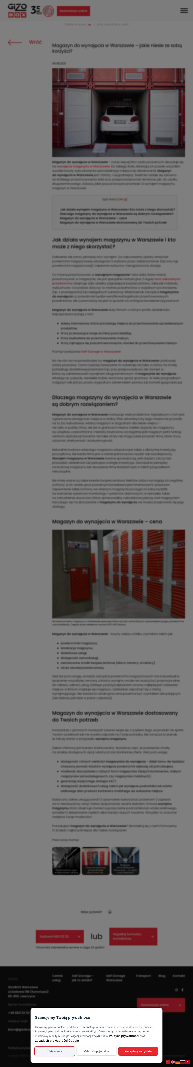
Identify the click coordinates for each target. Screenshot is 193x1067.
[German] (177, 1061)
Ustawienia (55, 1051)
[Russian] (182, 1061)
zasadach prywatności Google (57, 1040)
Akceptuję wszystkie (138, 1051)
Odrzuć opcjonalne (96, 1051)
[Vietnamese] (187, 1061)
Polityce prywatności (124, 1036)
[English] (173, 1061)
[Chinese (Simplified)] (168, 1061)
